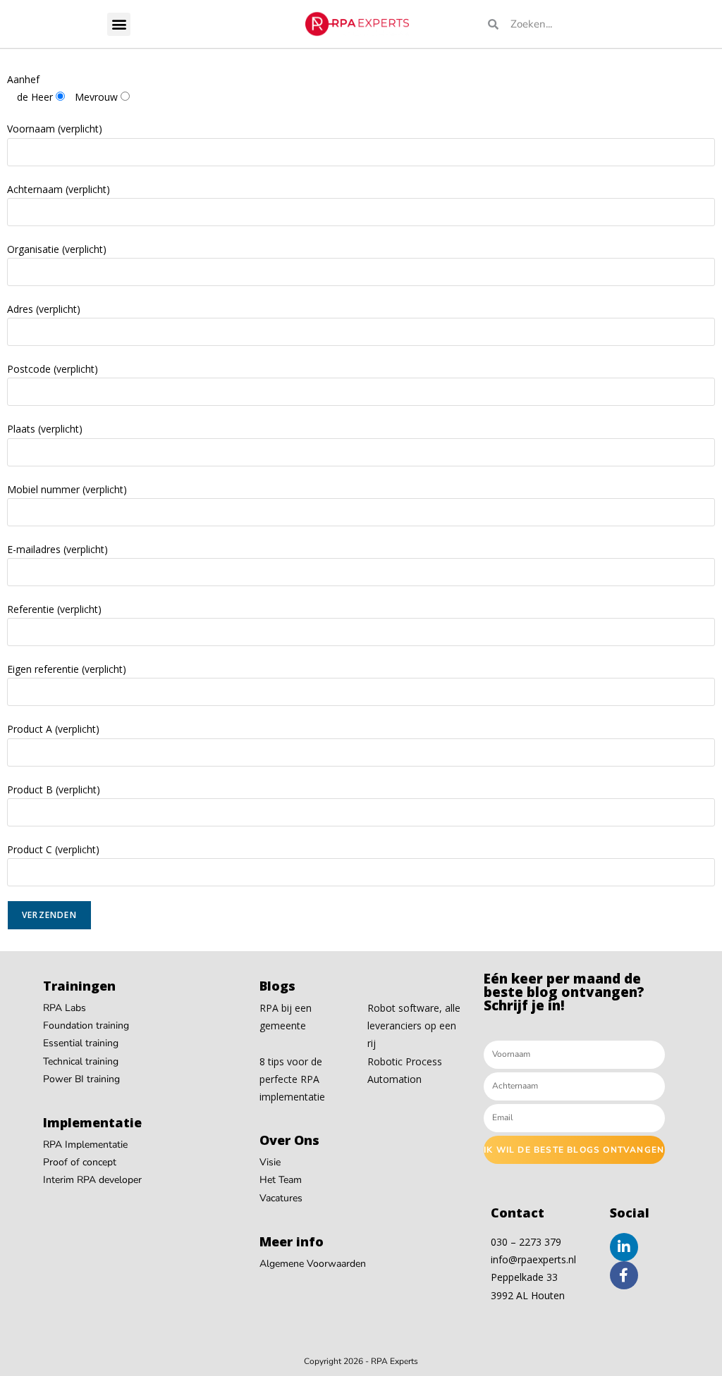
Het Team (280, 1179)
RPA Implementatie (85, 1144)
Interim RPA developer (92, 1179)
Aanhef (23, 79)
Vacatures (280, 1198)
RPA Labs (64, 1008)
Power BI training (81, 1079)
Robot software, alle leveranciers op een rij (413, 1025)
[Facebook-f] (624, 1275)
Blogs (277, 985)
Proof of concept (79, 1162)
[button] (118, 24)
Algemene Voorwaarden (312, 1263)
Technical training (80, 1061)
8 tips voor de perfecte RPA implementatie (292, 1079)
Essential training (80, 1043)
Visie (270, 1162)
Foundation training (86, 1025)
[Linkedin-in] (624, 1247)
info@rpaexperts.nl (533, 1259)
